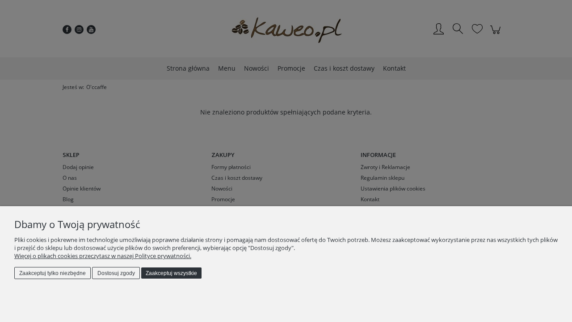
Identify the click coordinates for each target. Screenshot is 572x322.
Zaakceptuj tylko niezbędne (52, 273)
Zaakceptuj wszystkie (171, 273)
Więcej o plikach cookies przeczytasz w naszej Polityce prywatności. (102, 256)
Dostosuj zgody (116, 273)
